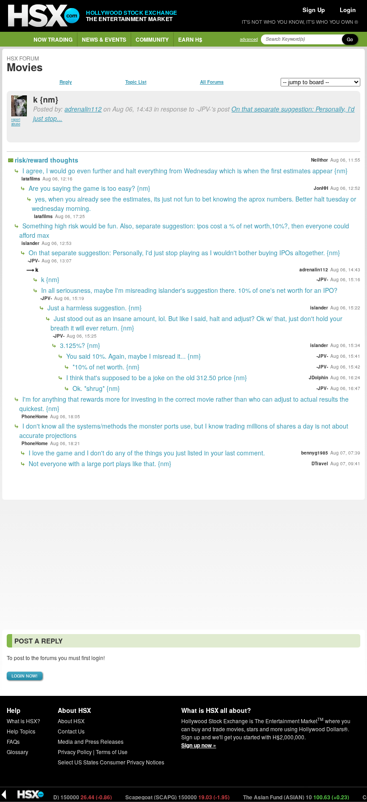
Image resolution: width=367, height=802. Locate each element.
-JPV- (33, 260)
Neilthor (319, 160)
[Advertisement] (183, 564)
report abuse (15, 121)
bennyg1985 (314, 453)
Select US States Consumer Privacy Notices (111, 762)
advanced (249, 39)
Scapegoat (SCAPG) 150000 (167, 797)
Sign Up (314, 9)
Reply (66, 82)
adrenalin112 (83, 108)
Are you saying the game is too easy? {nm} (88, 188)
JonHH (321, 188)
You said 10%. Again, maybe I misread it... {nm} (132, 356)
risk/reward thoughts (46, 159)
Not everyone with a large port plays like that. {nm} (99, 463)
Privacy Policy (75, 751)
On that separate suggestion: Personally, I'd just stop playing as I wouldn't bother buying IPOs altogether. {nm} (183, 252)
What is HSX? (23, 721)
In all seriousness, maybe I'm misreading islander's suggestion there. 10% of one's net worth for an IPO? (188, 290)
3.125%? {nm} (79, 345)
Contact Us (71, 731)
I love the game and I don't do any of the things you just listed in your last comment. (146, 452)
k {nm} (49, 279)
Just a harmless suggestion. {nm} (94, 307)
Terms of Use (112, 751)
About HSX (71, 721)
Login (348, 9)
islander (30, 243)
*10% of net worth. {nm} (105, 366)
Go (350, 39)
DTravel (320, 463)
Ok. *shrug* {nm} (95, 388)
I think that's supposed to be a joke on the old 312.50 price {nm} (155, 377)
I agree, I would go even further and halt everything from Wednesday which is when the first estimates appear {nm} (184, 170)
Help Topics (21, 731)
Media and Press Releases (91, 741)
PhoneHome (34, 416)
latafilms (30, 179)
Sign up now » (198, 745)
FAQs (13, 741)
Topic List (135, 82)
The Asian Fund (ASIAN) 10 (286, 797)
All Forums (212, 82)
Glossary (17, 751)
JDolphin (318, 377)
